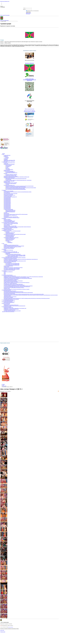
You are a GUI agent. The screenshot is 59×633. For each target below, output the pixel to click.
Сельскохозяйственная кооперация (9, 300)
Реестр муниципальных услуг (10, 210)
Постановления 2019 (7, 202)
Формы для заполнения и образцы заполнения (13, 254)
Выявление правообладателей (7, 228)
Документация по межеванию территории (10, 227)
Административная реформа (8, 209)
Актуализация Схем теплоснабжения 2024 (12, 263)
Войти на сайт (2, 15)
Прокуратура (4, 270)
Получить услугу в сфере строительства (10, 283)
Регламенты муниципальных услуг (9, 195)
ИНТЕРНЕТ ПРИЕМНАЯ (29, 63)
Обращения (4, 218)
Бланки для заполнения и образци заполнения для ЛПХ (16, 255)
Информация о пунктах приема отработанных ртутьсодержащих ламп (15, 308)
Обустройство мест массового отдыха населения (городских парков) (15, 234)
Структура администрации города (9, 162)
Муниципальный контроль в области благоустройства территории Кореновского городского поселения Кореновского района (24, 294)
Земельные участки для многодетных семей (11, 223)
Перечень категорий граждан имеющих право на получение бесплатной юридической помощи (21, 187)
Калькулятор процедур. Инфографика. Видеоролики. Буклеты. (14, 287)
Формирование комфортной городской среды (11, 237)
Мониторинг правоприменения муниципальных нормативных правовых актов (16, 176)
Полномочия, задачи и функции (11, 183)
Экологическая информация (8, 265)
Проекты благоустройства (10, 239)
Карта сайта (2, 630)
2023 (5, 272)
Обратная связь (2, 631)
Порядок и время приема (8, 220)
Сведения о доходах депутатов (9, 248)
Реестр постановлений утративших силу (10, 196)
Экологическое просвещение (6, 306)
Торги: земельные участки (8, 224)
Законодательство (7, 304)
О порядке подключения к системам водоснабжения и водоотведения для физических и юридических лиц (21, 259)
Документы (4, 190)
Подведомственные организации (9, 164)
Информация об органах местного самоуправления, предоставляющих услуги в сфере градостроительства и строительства (23, 276)
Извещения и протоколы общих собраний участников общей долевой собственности (17, 226)
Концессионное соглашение (8, 297)
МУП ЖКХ (7, 168)
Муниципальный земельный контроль (10, 290)
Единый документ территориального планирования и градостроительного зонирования (18, 278)
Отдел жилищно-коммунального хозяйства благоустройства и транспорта (13, 257)
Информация (8, 253)
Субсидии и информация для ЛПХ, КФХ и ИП (9, 251)
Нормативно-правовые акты (10, 211)
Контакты (3, 311)
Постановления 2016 (7, 200)
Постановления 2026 (7, 208)
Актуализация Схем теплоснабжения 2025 (12, 264)
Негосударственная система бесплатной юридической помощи (16, 189)
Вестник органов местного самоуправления (11, 216)
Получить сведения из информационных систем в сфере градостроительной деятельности (18, 285)
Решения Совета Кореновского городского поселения (12, 246)
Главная (3, 153)
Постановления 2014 (7, 198)
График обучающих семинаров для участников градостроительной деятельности (16, 282)
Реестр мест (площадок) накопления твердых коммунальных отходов (15, 260)
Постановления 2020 (7, 203)
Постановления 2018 (7, 201)
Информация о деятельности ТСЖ (9, 160)
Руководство (6, 163)
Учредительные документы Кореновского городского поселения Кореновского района (17, 191)
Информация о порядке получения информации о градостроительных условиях (16, 277)
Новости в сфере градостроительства (10, 275)
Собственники (10, 242)
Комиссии (9, 241)
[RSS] (58, 391)
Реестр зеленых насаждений (8, 194)
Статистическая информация (10, 171)
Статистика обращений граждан (9, 221)
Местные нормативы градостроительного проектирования (13, 280)
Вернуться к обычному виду (4, 1)
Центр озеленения (9, 165)
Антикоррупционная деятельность (9, 177)
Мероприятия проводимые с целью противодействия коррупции (16, 178)
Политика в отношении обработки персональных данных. (9, 628)
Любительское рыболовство (9, 311)
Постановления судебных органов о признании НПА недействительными (15, 214)
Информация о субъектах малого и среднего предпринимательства (14, 305)
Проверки (5, 212)
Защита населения (7, 170)
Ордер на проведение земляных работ (10, 261)
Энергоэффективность (9, 169)
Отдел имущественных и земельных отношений (9, 222)
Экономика (6, 159)
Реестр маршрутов (7, 192)
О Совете (5, 244)
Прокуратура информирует (8, 271)
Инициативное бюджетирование (7, 301)
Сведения (7, 184)
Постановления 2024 (7, 206)
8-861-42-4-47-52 (29, 80)
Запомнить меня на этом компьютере (33, 10)
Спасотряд (7, 166)
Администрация (4, 161)
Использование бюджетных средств (11, 172)
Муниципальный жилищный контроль (10, 296)
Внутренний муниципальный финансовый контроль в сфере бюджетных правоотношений (18, 292)
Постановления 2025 (7, 207)
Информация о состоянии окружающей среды (11, 309)
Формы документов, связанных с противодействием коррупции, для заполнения (18, 180)
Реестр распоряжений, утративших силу (10, 215)
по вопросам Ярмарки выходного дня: (29, 79)
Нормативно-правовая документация (12, 256)
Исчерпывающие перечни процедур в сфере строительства (13, 284)
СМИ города (6, 158)
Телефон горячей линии (29, 78)
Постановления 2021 (7, 204)
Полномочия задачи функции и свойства (10, 182)
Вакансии (5, 173)
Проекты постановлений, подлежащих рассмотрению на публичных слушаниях (16, 289)
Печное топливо (6, 266)
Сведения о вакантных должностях (11, 174)
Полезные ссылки (7, 288)
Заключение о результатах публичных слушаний (11, 217)
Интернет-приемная (7, 219)
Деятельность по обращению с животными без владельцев (13, 267)
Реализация (7, 231)
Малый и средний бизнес (6, 303)
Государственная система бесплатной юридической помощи (15, 188)
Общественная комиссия (10, 233)
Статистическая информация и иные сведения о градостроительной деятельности (17, 286)
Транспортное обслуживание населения (10, 258)
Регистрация (28, 13)
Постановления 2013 (7, 197)
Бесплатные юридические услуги (9, 185)
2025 (5, 274)
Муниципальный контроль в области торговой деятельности (13, 291)
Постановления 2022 (7, 205)
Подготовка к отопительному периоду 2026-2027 (12, 269)
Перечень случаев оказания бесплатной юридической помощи (16, 186)
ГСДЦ (7, 167)
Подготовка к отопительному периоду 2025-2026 (12, 268)
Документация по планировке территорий (10, 281)
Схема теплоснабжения (7, 262)
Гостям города (6, 156)
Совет (3, 243)
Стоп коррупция (8, 179)
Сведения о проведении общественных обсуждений (12, 310)
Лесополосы (4, 249)
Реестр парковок (6, 213)
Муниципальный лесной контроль (9, 293)
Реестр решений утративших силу (9, 247)
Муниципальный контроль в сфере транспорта (11, 299)
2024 (5, 273)
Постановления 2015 (7, 199)
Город (3, 154)
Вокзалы (7, 157)
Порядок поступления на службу (11, 175)
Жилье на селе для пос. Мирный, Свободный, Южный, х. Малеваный (29, 111)
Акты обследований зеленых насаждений (10, 193)
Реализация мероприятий (10, 236)
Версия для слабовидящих (4, 20)
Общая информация (7, 155)
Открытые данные (7, 181)
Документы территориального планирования (11, 279)
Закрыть (1, 6)
